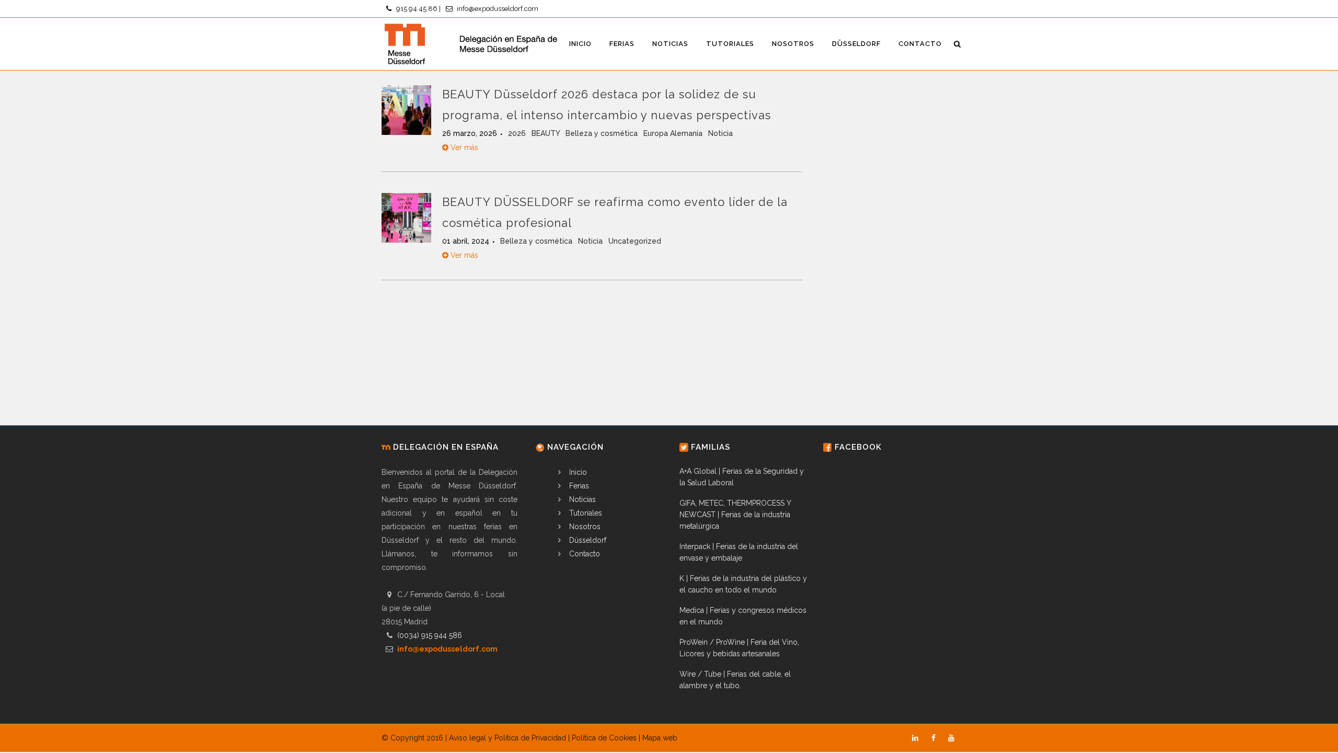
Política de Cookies (604, 738)
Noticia (720, 133)
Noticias (581, 499)
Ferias (578, 486)
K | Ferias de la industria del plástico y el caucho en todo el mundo (743, 584)
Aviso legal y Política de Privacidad (507, 738)
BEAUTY (547, 133)
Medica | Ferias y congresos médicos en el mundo (742, 616)
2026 (518, 133)
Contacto (583, 554)
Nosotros (584, 526)
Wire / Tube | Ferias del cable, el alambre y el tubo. (735, 680)
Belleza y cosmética (603, 133)
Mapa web (659, 738)
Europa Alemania (674, 133)
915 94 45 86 (416, 9)
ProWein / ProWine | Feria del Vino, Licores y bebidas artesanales (739, 648)
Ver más (463, 147)
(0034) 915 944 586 (429, 635)
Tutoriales (584, 513)
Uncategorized (634, 241)
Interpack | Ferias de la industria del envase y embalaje (738, 552)
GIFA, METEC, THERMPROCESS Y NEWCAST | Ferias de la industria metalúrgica (735, 514)
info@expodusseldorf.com (497, 9)
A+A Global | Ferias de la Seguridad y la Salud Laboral (741, 477)
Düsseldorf (586, 540)
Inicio (577, 472)
